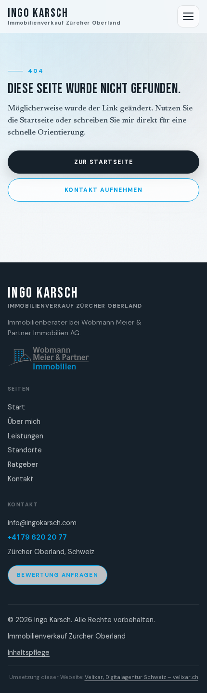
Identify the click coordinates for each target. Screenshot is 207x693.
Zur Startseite (103, 162)
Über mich (24, 421)
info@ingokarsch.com (42, 522)
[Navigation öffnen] (188, 16)
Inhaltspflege (29, 652)
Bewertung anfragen (57, 575)
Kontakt (21, 479)
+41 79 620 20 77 (37, 537)
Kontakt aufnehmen (103, 190)
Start (16, 407)
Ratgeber (23, 464)
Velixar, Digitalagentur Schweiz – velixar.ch (141, 677)
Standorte (25, 450)
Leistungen (25, 436)
